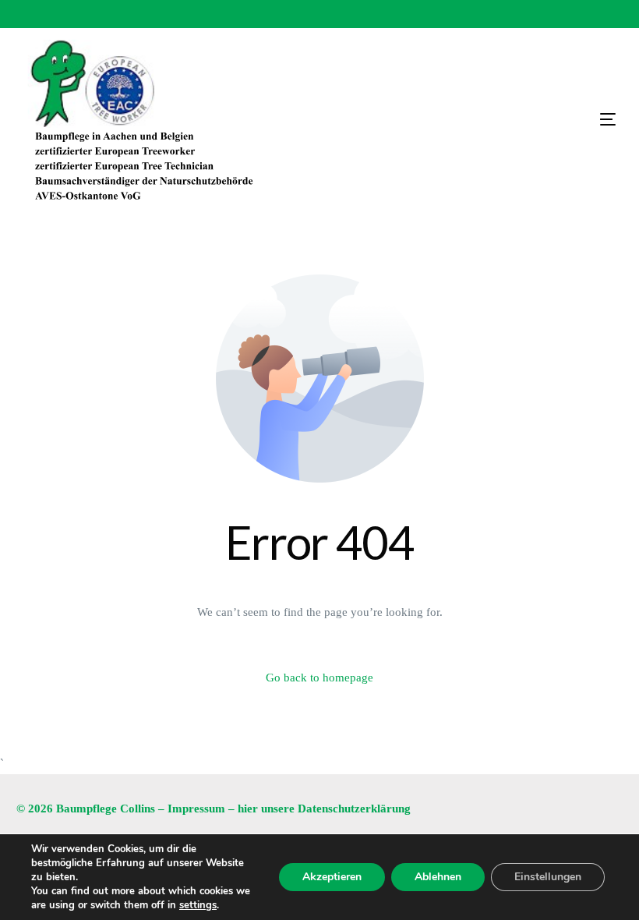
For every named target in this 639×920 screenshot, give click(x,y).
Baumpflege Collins (105, 808)
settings (198, 905)
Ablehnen (438, 876)
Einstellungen (547, 876)
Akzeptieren (332, 876)
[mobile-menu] (530, 119)
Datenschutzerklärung (354, 808)
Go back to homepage (319, 677)
